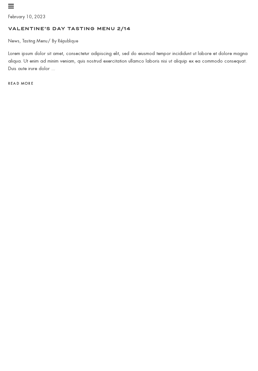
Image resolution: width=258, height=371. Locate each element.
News (14, 41)
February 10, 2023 (27, 16)
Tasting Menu (35, 41)
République (68, 41)
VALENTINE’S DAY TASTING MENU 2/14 (69, 28)
